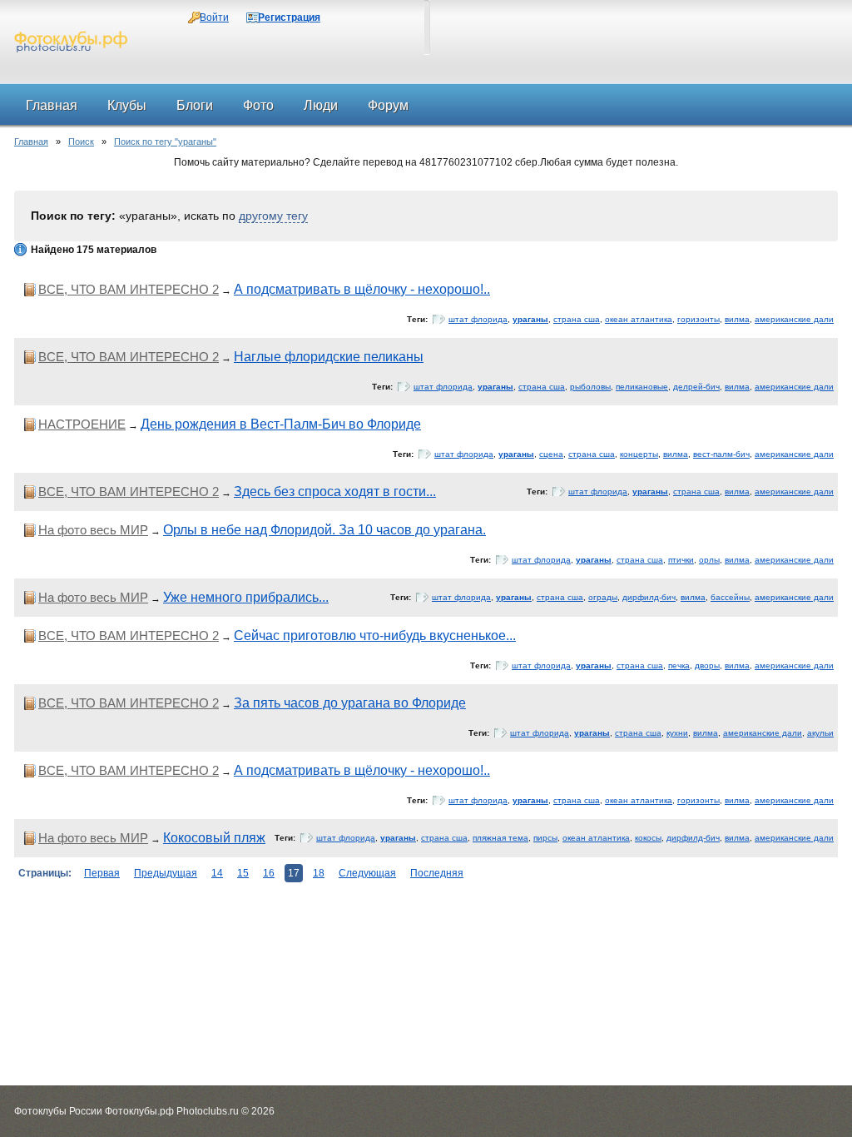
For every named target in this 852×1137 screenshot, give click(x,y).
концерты (639, 454)
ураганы (530, 319)
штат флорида (478, 319)
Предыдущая (165, 873)
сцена (551, 454)
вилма (737, 319)
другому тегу (273, 215)
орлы (709, 559)
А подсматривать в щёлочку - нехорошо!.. (362, 289)
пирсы (545, 837)
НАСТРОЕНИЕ (82, 424)
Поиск (81, 141)
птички (681, 559)
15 (243, 873)
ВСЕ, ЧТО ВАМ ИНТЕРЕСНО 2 (128, 289)
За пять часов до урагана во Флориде (350, 703)
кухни (677, 732)
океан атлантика (638, 319)
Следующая (367, 873)
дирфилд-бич (649, 597)
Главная (31, 141)
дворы (707, 665)
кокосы (648, 837)
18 (318, 873)
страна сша (576, 319)
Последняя (436, 873)
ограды (602, 597)
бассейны (730, 597)
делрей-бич (696, 386)
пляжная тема (500, 837)
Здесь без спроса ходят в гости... (335, 491)
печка (679, 665)
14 (217, 873)
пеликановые (642, 386)
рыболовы (590, 386)
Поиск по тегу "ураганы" (165, 141)
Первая (102, 873)
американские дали (794, 319)
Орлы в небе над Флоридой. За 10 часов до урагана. (324, 530)
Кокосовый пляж (214, 838)
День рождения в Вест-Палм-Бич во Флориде (281, 424)
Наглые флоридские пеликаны (329, 357)
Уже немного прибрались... (246, 597)
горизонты (698, 319)
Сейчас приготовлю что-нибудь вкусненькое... (375, 635)
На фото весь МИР (93, 530)
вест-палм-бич (721, 454)
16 (269, 873)
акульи (820, 732)
